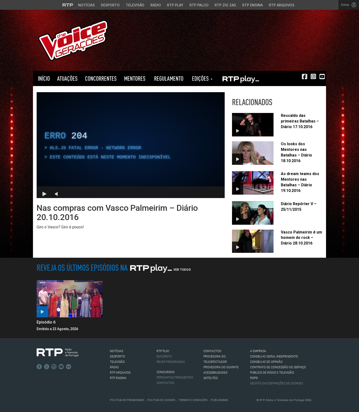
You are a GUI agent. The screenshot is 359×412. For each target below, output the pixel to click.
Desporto (110, 5)
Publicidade (219, 400)
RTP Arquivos (281, 5)
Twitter (46, 366)
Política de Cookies (161, 400)
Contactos (165, 383)
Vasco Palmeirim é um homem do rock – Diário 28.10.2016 (301, 238)
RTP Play (175, 5)
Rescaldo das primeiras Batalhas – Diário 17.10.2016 (300, 121)
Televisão (135, 5)
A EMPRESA (258, 351)
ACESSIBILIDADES (215, 372)
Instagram (54, 366)
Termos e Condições (193, 400)
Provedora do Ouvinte (221, 367)
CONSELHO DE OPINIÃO (266, 362)
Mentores (135, 78)
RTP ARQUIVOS (120, 372)
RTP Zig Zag (225, 5)
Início (43, 78)
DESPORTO (117, 356)
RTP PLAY (240, 78)
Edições (200, 78)
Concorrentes (101, 78)
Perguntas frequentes (175, 377)
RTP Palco (199, 5)
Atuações (67, 78)
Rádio (155, 5)
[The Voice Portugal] (73, 40)
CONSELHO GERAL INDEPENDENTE (274, 356)
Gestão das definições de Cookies (276, 383)
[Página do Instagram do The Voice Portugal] (313, 76)
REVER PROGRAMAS (171, 362)
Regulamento (168, 78)
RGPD (254, 378)
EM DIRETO (164, 356)
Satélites (210, 378)
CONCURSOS (165, 372)
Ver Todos (182, 269)
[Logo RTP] (58, 352)
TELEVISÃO (117, 362)
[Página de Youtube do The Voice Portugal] (322, 76)
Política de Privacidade (127, 400)
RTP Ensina (252, 5)
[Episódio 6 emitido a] (70, 298)
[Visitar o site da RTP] (68, 5)
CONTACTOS (212, 351)
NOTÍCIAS (116, 351)
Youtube (61, 366)
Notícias (86, 5)
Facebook (39, 366)
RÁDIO (114, 367)
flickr (68, 366)
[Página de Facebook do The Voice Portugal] (304, 76)
